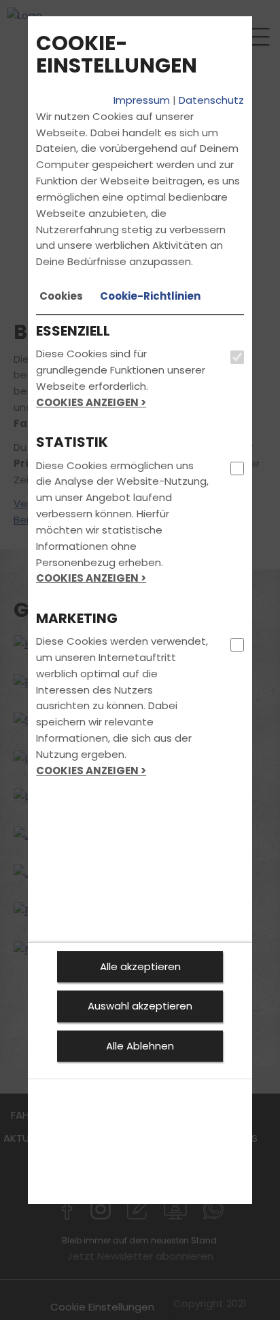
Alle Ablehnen (140, 1046)
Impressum (141, 100)
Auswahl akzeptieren (140, 1006)
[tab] (61, 296)
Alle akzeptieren (140, 966)
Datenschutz (211, 100)
